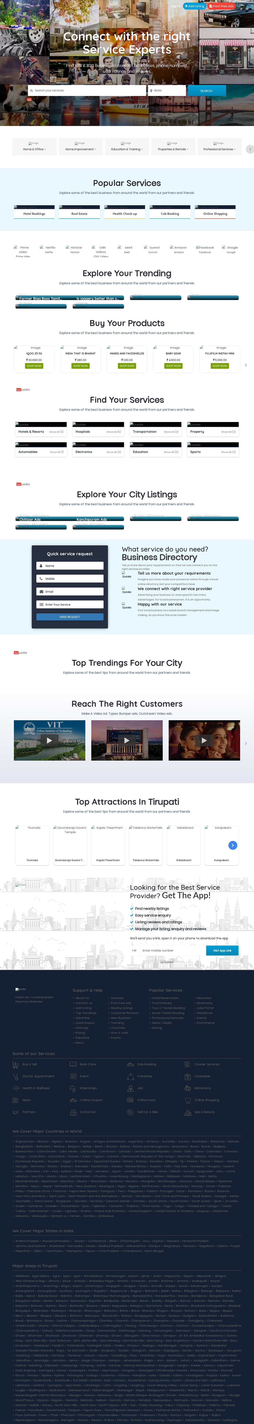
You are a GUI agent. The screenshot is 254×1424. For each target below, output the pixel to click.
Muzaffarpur (24, 1400)
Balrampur (82, 1296)
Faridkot (58, 1345)
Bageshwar (119, 1291)
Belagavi (136, 1306)
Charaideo (214, 1320)
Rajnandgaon (25, 1420)
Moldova (116, 1181)
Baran (144, 1301)
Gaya (60, 1350)
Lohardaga (92, 1385)
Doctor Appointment (39, 1076)
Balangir (207, 1291)
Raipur (203, 1415)
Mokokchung (188, 1395)
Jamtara (58, 1360)
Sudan (20, 1206)
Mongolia (147, 1181)
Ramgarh (68, 1420)
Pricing (80, 1033)
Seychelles (23, 1201)
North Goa (88, 1405)
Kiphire (46, 1375)
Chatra (43, 1325)
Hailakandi (40, 1355)
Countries (118, 1028)
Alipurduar (204, 1276)
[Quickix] (127, 99)
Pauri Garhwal (25, 1415)
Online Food (146, 1100)
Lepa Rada (73, 1385)
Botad (160, 1316)
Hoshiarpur (176, 1355)
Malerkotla (177, 1390)
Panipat (74, 1410)
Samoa (126, 1196)
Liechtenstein (80, 1176)
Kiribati (175, 1171)
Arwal (183, 1286)
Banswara (78, 1301)
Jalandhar (22, 1360)
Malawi (159, 1176)
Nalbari (101, 1400)
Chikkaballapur (89, 1325)
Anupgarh (113, 1286)
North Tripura (108, 1405)
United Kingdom (140, 1211)
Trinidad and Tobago (202, 1206)
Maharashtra (136, 1246)
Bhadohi (182, 1306)
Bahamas (218, 1141)
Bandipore (198, 1296)
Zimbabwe (106, 1216)
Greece (66, 1166)
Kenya (162, 1171)
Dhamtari (35, 1335)
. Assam (79, 1241)
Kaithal (20, 1365)
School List (88, 1112)
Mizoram (189, 1246)
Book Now (34, 218)
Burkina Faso (24, 1151)
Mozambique (205, 1181)
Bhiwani (148, 1311)
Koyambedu (43, 1380)
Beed (105, 1306)
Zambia (89, 1216)
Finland (192, 1161)
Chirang (130, 1325)
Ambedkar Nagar (101, 1281)
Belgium (74, 1146)
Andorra (71, 1141)
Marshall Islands (26, 1181)
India (18, 1171)
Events (116, 1038)
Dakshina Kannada (69, 1330)
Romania (194, 1191)
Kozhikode (62, 1380)
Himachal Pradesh (195, 1241)
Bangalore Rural (221, 1296)
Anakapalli (199, 1281)
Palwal (20, 1410)
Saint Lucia (57, 1196)
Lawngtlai (55, 1385)
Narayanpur (162, 1400)
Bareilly (157, 1301)
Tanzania (115, 1206)
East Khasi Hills (133, 1340)
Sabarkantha (194, 1420)
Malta (212, 1176)
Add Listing (196, 6)
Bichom (190, 1311)
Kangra (182, 1365)
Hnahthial (147, 1355)
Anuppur (130, 1286)
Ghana (52, 1166)
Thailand (132, 1206)
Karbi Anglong (25, 1370)
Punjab (236, 1246)
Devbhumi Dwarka (223, 1330)
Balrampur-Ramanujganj (111, 1296)
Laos (219, 1171)
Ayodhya (65, 1291)
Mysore (42, 1400)
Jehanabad (131, 1360)
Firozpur (133, 1345)
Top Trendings (86, 1013)
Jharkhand (56, 1246)
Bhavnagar (93, 1311)
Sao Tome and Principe (172, 1196)
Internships (88, 1088)
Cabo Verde (68, 1151)
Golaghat (139, 1350)
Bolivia (125, 1146)
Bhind (124, 1311)
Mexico (82, 1181)
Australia (168, 1141)
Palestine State (38, 1191)
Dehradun (183, 1330)
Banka (47, 1301)
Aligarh (188, 1276)
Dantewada (106, 1330)
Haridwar (74, 1355)
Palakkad (199, 1405)
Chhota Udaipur (63, 1325)
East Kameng (110, 1340)
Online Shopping (206, 1100)
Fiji (182, 1161)
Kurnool (119, 1380)
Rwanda (223, 1191)
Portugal (166, 1191)
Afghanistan (24, 1141)
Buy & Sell (30, 1064)
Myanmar (225, 1181)
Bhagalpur (22, 1311)
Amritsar (167, 1281)
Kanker (196, 1365)
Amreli (153, 1281)
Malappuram (156, 1390)
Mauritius (67, 1181)
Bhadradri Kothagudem (208, 1306)
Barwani (37, 1306)
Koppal (212, 1375)
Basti (62, 1306)
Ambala (80, 1281)
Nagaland (206, 1246)
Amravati (138, 1281)
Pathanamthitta (168, 1410)
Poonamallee (108, 1415)
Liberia (51, 1176)
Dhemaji (102, 1335)
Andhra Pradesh (27, 1241)
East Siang (155, 1340)
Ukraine (85, 1211)
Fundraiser (202, 1076)
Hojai (161, 1355)
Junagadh (200, 1360)
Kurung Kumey (159, 1380)
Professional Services (168, 1018)
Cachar (62, 1320)
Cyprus (98, 1156)
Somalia (139, 1201)
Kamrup (115, 1365)
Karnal (61, 1370)
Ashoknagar (199, 1286)
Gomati (154, 1350)
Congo (20, 1156)
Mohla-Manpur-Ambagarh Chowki (151, 1395)
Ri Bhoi (109, 1420)
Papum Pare (92, 1410)
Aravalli (156, 1286)
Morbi (205, 1395)
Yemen (74, 1216)
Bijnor (19, 1316)
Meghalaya (172, 1246)
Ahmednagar (115, 1276)
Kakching (35, 1365)
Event (84, 1076)
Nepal (47, 1186)
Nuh (133, 1405)
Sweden (51, 1206)
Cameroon (107, 1151)
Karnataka (75, 1246)
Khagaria (128, 1370)
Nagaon (57, 1400)
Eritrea (128, 1161)
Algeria (56, 1141)
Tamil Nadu (54, 1251)
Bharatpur (58, 1311)
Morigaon (219, 1395)
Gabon (219, 1161)
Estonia (141, 1161)
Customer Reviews (125, 1013)
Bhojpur (162, 1311)
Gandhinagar (167, 1345)
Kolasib (165, 1375)
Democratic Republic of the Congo (148, 1156)
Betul (168, 1306)
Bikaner (32, 1316)
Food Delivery (162, 1003)
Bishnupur (92, 1316)
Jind (160, 1360)
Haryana (173, 1241)
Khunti (19, 1375)
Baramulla (129, 1301)
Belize (87, 1146)
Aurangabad (24, 1291)
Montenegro (167, 1181)
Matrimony (205, 1003)
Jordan (129, 1171)
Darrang (145, 1330)
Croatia (73, 1156)
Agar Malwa (40, 1276)
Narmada (181, 1400)
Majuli (140, 1390)
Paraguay (108, 1191)
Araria (143, 1286)
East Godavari (60, 1340)
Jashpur (114, 1360)
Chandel (178, 1320)
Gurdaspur (215, 1350)
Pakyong (183, 1405)
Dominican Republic (29, 1161)
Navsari (196, 1400)
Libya (63, 1176)
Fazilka (119, 1345)
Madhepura (37, 1390)
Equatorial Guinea (107, 1161)
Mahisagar (125, 1390)
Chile (187, 1151)
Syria (85, 1206)
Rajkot (216, 1415)
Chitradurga (148, 1325)
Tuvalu (57, 1211)
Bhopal (176, 1311)
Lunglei (20, 1390)
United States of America (174, 1211)
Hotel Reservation (165, 998)
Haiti (167, 1166)
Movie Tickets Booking (168, 1013)
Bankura (61, 1301)
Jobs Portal (205, 1008)
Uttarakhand (131, 1251)
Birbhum (76, 1316)
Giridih (93, 1350)
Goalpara (108, 1350)
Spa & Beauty (204, 1112)
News (80, 1043)
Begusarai (119, 1306)
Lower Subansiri (212, 1385)
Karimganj (46, 1370)
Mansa (89, 1395)
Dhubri (116, 1335)
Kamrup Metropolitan (139, 1365)
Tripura (90, 1251)
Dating (157, 1028)
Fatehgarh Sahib (99, 1345)
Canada (125, 1151)
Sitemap (82, 1028)
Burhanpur (34, 1320)
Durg (18, 1340)
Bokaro (126, 1316)
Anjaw (77, 1286)
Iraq (55, 1171)
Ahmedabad (93, 1276)
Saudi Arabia (201, 1196)
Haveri (103, 1355)
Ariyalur (170, 1286)
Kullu (107, 1380)
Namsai (129, 1400)
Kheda (213, 1370)
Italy (89, 1171)
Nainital (71, 1400)
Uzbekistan (220, 1211)
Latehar (38, 1385)
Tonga (179, 1206)
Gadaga (148, 1345)
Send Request (70, 617)
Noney (47, 1405)
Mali (202, 1176)
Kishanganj (75, 1375)
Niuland (20, 1405)
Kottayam (22, 1380)
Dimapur (169, 1335)
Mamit (192, 1390)
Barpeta (21, 1306)
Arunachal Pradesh (56, 1241)
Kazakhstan (146, 1171)
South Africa (157, 1201)
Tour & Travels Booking (168, 1008)
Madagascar (141, 1176)
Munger (234, 1395)
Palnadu (229, 1405)
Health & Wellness (36, 1088)
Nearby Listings (122, 1008)
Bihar (113, 1241)
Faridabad (41, 1345)
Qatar (180, 1191)
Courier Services (206, 1064)
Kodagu (92, 1375)
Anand (215, 1281)
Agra (56, 1276)
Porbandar (129, 1415)
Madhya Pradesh (111, 1246)
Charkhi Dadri (25, 1325)
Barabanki (111, 1301)
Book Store (88, 1064)
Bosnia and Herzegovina (151, 1146)
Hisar (133, 1355)
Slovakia (80, 1201)
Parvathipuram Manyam (122, 1410)
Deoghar (200, 1330)
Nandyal (144, 1400)
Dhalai (20, 1335)
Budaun (174, 1316)
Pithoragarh (86, 1415)
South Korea (179, 1201)
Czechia (113, 1156)
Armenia (152, 1141)
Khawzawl (197, 1370)
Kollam (178, 1375)
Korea (236, 1375)
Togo (167, 1206)
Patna (220, 1410)
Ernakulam (22, 1345)
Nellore (227, 1400)
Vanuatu (21, 1216)
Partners (29, 1112)
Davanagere (163, 1330)
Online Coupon (91, 1100)
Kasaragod (77, 1370)
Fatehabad (75, 1345)
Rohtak (122, 1420)
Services (117, 998)
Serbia (234, 1196)
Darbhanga (127, 1330)
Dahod (47, 1330)
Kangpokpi (166, 1365)
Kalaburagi (69, 1365)
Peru (121, 1191)
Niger (121, 1186)
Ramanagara (48, 1420)
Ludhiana (233, 1385)
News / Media (162, 1023)
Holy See (180, 1166)
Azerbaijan (199, 1141)
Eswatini (156, 1161)
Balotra (66, 1296)
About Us (82, 998)
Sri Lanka (231, 1201)
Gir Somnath (76, 1350)
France (205, 1161)
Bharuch (75, 1311)
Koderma (108, 1375)
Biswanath (110, 1316)
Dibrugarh (131, 1335)
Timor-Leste (151, 1206)
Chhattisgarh (130, 1241)
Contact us (84, 1003)
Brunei (205, 1146)
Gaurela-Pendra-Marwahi (34, 1350)
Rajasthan (22, 1251)
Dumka (232, 1335)
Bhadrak (235, 1306)
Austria (183, 1141)
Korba (224, 1375)
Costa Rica (37, 1156)
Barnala (213, 1301)
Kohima (123, 1375)
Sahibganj (230, 1420)
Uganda (71, 1211)
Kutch (177, 1380)
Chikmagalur (112, 1325)
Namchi (115, 1400)
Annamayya (94, 1286)
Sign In (175, 6)
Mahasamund (79, 1390)
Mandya (218, 1390)
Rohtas (136, 1420)
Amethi (122, 1281)
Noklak (34, 1405)
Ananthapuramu (27, 1286)
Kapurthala (225, 1365)
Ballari (236, 1291)
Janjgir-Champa (93, 1360)
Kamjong (87, 1365)
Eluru (234, 1340)
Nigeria (133, 1186)
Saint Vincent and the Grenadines (93, 1196)
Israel (78, 1171)
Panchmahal (56, 1410)
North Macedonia (175, 1186)
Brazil (194, 1146)
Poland (152, 1191)
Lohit (106, 1385)
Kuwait (188, 1171)
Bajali (165, 1291)
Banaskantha (142, 1296)
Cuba (86, 1156)
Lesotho (37, 1176)
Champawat (140, 1320)
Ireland (66, 1171)
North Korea (150, 1186)
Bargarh (171, 1301)
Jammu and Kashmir (30, 1246)
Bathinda (76, 1306)
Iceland (228, 1166)
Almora (54, 1281)
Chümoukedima (229, 1325)
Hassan (89, 1355)
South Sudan (200, 1201)
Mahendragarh (103, 1390)
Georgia (21, 1166)
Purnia (162, 1415)
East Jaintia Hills (85, 1340)
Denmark (184, 1156)
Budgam (189, 1316)
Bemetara (154, 1306)
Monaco (132, 1181)
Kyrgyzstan (205, 1171)
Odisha (222, 1246)
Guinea (116, 1166)
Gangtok (186, 1345)
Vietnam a (58, 1216)
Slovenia (96, 1201)
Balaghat (191, 1291)
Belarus (59, 1146)
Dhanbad (52, 1335)
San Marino (143, 1196)
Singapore (63, 1201)
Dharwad (69, 1335)
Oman (210, 1186)
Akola (157, 1276)
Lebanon (21, 1176)
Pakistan (224, 1186)
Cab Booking (146, 1064)
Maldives (189, 1176)
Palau (19, 1191)
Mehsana (104, 1395)
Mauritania (49, 1181)
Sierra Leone (44, 1201)
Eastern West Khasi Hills (210, 1340)
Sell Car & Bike (147, 1112)
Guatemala (99, 1166)
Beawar (92, 1306)
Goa (146, 1241)
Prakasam (147, 1415)
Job (140, 1088)
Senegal (220, 1196)
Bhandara (41, 1311)
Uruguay (203, 1211)
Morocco (185, 1181)
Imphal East (206, 1355)
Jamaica (101, 1171)
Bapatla (95, 1301)
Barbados (43, 1146)
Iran (46, 1171)
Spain (218, 1201)
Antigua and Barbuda (109, 1141)
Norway (197, 1186)
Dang (90, 1330)
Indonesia (33, 1171)
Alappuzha (172, 1276)
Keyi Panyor (110, 1370)
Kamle (101, 1365)
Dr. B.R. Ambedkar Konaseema (201, 1335)
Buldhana (227, 1316)
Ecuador (54, 1161)
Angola (85, 1141)
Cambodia (88, 1151)
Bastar (51, 1306)
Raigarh (190, 1415)
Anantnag (50, 1286)
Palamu (214, 1405)
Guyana (155, 1166)
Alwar (67, 1281)
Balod (30, 1296)
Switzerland (69, 1206)
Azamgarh (83, 1291)
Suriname (35, 1206)
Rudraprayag (154, 1420)
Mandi (205, 1390)
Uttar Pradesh (108, 1251)
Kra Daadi (80, 1380)
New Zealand (86, 1186)
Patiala (207, 1410)
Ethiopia (171, 1161)
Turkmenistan (38, 1211)
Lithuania (100, 1176)
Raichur (176, 1415)
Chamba (105, 1320)
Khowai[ (227, 1370)
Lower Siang (189, 1385)
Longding (120, 1385)
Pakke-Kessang (150, 1405)
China (199, 1151)
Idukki (191, 1355)
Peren (43, 1415)
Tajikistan (99, 1206)
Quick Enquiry (85, 1023)
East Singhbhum (178, 1340)
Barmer (185, 1301)
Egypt (67, 1161)
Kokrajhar (139, 1375)
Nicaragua (106, 1186)
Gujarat (157, 1241)
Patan (148, 1410)
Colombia (213, 1151)
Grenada (81, 1166)
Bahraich (151, 1291)
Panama (59, 1191)
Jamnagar (41, 1360)
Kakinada (51, 1365)
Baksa (176, 1291)
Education (204, 998)
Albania (42, 1141)
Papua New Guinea (83, 1191)
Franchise (82, 1038)
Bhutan (111, 1146)
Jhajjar (148, 1360)
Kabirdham (219, 1360)
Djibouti (199, 1156)
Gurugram (234, 1350)
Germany (37, 1166)
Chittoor (166, 1325)
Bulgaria (219, 1146)
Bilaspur (46, 1316)
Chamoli (121, 1320)
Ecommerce (206, 1023)
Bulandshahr (208, 1316)
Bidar (202, 1311)
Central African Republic (151, 1151)
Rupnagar (174, 1420)
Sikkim (38, 1251)
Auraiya (216, 1286)
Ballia (19, 1296)
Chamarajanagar (83, 1320)
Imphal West (228, 1355)
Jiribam (171, 1360)
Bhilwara (110, 1311)
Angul (65, 1286)
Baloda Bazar (48, 1296)
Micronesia (98, 1181)
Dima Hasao (151, 1335)
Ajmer (145, 1276)
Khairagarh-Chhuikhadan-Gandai (163, 1370)
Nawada (212, 1400)
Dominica (215, 1156)
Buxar (49, 1320)
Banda (183, 1296)
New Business (121, 1018)
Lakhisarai (22, 1385)
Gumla (186, 1350)
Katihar (94, 1370)
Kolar (152, 1375)
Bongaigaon (144, 1316)
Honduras (197, 1166)
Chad (177, 1151)
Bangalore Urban (27, 1301)
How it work (119, 1033)
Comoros (231, 1151)
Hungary (214, 1166)
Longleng (137, 1385)
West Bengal (153, 1251)
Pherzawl (67, 1415)
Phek (54, 1415)
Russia (209, 1191)
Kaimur (236, 1360)
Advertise (83, 1018)
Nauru (35, 1186)
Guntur (200, 1350)
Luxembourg (119, 1176)
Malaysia (173, 1176)
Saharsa (213, 1420)
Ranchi (83, 1420)
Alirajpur (220, 1276)
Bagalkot (100, 1291)
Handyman (205, 1013)
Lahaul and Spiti (196, 1380)
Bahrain (233, 1141)
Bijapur (214, 1311)
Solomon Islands (118, 1201)
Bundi (19, 1320)
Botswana (179, 1146)
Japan (116, 1171)
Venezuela (39, 1216)
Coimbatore (97, 1241)
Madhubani (57, 1390)
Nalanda (86, 1400)
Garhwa (202, 1345)
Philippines (135, 1191)
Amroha (183, 1281)
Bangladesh (24, 1146)
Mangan (75, 1395)
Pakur (169, 1405)
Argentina (135, 1141)
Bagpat (136, 1291)
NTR (124, 1405)
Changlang (196, 1320)
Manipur (154, 1246)
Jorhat (185, 1360)
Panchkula (35, 1410)
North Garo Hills (66, 1405)
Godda (123, 1350)
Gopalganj (171, 1350)
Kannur (209, 1365)
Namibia (21, 1186)
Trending (117, 1023)
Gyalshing (22, 1355)
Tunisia (226, 1206)
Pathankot (191, 1410)
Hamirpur (57, 1355)
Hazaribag (118, 1355)
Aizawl (133, 1276)
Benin (99, 1146)
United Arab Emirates (109, 1211)
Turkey (20, 1211)
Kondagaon (194, 1375)
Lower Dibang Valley (162, 1385)
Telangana (74, 1251)
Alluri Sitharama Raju (30, 1281)
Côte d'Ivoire (46, 1151)
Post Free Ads (223, 6)
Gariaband (218, 1345)
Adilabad (22, 1276)
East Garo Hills (36, 1340)
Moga (118, 1395)
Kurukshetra (136, 1380)
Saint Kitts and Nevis (30, 1196)
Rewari (96, 1420)
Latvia (230, 1171)
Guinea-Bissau (135, 1166)
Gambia (233, 1161)
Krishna (96, 1380)
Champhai (160, 1320)
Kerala (90, 1246)
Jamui (72, 1360)
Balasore (222, 1291)
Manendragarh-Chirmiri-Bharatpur (40, 1395)
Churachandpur (203, 1325)
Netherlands (64, 1186)
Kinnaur (33, 1375)
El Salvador (83, 1161)
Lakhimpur (218, 1380)
